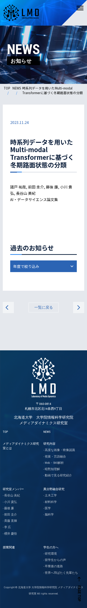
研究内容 (49, 443)
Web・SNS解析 (54, 463)
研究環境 (51, 553)
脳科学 (49, 514)
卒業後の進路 (54, 566)
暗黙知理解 (52, 469)
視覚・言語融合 (55, 456)
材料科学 (51, 502)
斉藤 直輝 (10, 521)
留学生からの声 (55, 560)
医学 (48, 508)
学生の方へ (50, 547)
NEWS (16, 88)
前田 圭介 (10, 514)
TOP (7, 88)
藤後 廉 (9, 508)
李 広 (7, 527)
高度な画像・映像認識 (60, 450)
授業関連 (9, 547)
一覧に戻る (43, 307)
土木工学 (51, 495)
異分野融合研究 (53, 489)
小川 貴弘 (10, 502)
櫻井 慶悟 (10, 533)
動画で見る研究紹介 (58, 475)
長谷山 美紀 (12, 495)
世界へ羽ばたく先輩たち (61, 572)
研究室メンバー (13, 489)
